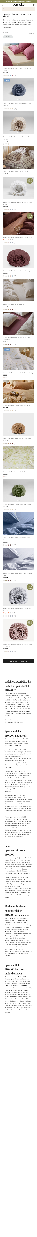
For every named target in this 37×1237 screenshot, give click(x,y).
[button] (18, 661)
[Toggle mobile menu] (3, 4)
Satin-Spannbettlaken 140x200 (15, 795)
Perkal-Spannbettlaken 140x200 (15, 817)
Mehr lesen (7, 27)
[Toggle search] (6, 5)
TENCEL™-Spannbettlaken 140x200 (16, 877)
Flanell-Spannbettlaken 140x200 (20, 784)
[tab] (17, 64)
